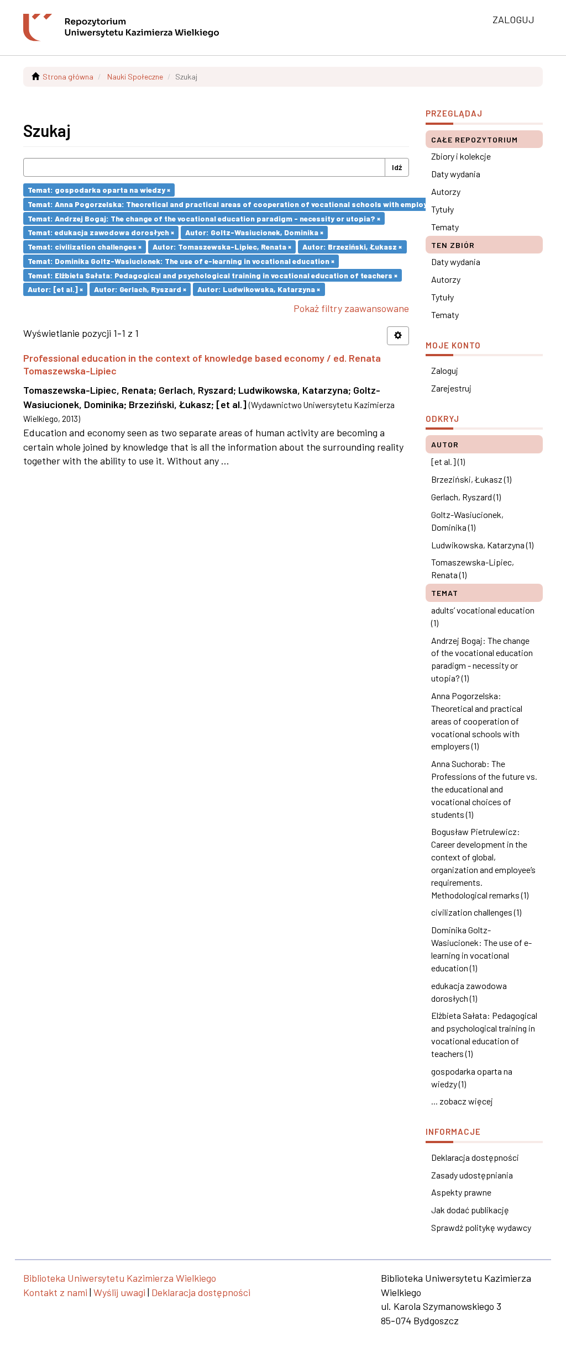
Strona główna (68, 76)
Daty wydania (455, 173)
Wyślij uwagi (119, 1292)
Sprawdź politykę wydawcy (481, 1227)
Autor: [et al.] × (55, 289)
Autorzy (445, 191)
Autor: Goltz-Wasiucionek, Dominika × (254, 232)
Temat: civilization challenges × (85, 246)
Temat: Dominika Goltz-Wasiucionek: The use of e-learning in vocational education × (181, 261)
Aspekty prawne (461, 1192)
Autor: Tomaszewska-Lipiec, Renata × (222, 246)
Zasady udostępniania (472, 1175)
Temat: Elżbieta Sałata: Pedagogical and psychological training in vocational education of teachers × (212, 274)
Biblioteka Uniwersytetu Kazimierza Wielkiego (119, 1278)
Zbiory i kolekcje (461, 156)
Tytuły (442, 209)
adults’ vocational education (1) (482, 616)
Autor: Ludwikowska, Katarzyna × (258, 289)
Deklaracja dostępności (475, 1157)
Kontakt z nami (55, 1292)
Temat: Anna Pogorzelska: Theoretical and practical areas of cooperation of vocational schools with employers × (235, 204)
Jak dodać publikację (470, 1209)
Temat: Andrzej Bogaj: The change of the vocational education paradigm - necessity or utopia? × (204, 218)
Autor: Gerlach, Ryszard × (140, 289)
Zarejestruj (451, 388)
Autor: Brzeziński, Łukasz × (352, 246)
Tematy (445, 226)
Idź (397, 167)
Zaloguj (444, 370)
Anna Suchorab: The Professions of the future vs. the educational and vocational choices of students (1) (484, 788)
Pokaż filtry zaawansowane (351, 308)
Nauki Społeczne (135, 76)
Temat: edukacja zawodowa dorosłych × (101, 232)
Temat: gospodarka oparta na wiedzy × (99, 189)
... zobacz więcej (462, 1101)
